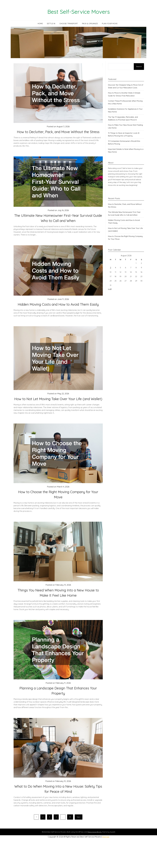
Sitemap (105, 837)
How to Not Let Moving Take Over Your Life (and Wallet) (58, 399)
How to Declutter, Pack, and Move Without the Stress (58, 132)
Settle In (51, 23)
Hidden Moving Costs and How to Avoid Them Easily (58, 304)
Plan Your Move (109, 23)
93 (70, 817)
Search (139, 66)
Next (78, 817)
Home (40, 23)
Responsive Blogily (95, 832)
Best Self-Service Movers (78, 11)
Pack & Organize (90, 23)
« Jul (109, 289)
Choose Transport (68, 23)
